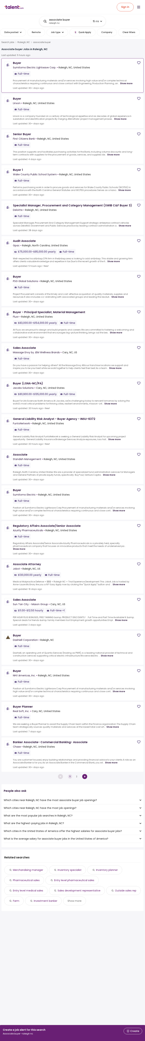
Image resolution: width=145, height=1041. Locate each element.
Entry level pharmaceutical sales (74, 880)
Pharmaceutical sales (26, 880)
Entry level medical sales (28, 890)
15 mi (96, 21)
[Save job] (139, 62)
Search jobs (7, 42)
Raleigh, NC (24, 42)
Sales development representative (79, 890)
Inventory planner (107, 870)
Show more (126, 83)
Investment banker (45, 901)
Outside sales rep (125, 890)
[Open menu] (139, 7)
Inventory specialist (70, 870)
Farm (16, 901)
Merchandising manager (28, 870)
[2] (84, 776)
